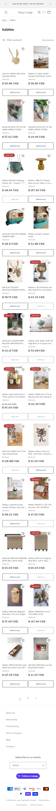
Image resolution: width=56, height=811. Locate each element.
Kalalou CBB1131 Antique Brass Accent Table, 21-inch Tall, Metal (40, 181)
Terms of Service (14, 733)
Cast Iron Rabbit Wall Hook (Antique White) (13, 74)
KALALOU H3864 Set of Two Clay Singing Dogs (14, 452)
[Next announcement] (50, 4)
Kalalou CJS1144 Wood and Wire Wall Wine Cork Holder (40, 288)
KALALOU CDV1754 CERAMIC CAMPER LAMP (14, 235)
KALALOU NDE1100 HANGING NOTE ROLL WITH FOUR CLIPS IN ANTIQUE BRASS (14, 559)
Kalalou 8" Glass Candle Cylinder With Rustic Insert (39, 74)
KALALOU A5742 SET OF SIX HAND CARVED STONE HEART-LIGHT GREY (40, 128)
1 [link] (20, 698)
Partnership (11, 719)
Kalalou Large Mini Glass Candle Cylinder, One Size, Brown (13, 506)
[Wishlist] (44, 12)
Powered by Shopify (28, 800)
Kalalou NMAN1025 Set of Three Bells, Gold (39, 612)
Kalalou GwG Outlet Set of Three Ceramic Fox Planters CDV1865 (14, 395)
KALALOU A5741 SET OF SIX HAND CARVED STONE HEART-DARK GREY (14, 128)
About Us (10, 712)
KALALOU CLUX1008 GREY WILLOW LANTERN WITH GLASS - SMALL (13, 342)
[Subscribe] (43, 765)
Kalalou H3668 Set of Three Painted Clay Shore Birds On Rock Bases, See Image (40, 395)
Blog (8, 739)
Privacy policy (21, 805)
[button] (6, 12)
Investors (10, 746)
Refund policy (44, 800)
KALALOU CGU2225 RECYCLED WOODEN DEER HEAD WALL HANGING (13, 288)
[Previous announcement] (5, 4)
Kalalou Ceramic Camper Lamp (39, 235)
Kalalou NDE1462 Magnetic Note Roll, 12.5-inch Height (13, 612)
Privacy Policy (12, 726)
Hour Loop (16, 800)
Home (4, 20)
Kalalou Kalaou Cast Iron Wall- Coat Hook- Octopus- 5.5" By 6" (39, 452)
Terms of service (36, 805)
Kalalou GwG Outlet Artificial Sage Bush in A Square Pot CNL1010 (40, 342)
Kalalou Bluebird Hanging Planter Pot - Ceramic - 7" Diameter (13, 181)
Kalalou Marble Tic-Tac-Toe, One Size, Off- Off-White (40, 505)
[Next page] (36, 698)
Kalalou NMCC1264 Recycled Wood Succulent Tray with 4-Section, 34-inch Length (14, 666)
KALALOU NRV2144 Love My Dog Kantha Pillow (40, 666)
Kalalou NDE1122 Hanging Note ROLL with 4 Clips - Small (39, 559)
